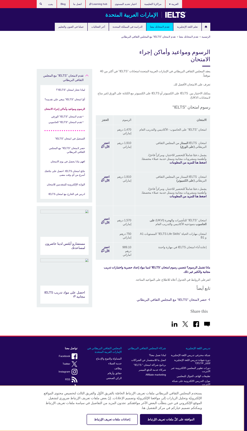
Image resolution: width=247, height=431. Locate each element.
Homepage (206, 27)
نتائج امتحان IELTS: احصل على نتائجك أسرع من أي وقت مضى (64, 173)
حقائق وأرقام (115, 373)
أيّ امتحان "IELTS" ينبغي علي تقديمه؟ (65, 99)
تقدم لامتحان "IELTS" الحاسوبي (65, 122)
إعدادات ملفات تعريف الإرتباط (112, 419)
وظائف (118, 368)
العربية (174, 4)
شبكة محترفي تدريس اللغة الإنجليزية (190, 355)
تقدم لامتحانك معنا (159, 26)
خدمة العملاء (115, 363)
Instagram (64, 371)
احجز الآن (106, 144)
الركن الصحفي (114, 378)
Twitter (66, 364)
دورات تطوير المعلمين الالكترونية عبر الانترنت (190, 370)
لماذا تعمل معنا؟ (157, 355)
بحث (39, 5)
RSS (67, 379)
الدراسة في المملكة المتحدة (127, 26)
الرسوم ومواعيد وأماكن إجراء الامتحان (64, 108)
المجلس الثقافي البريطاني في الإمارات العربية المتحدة (104, 350)
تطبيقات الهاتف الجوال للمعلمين (193, 376)
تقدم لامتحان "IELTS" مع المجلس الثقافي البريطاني (63, 77)
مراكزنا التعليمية (152, 4)
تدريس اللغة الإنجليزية (198, 348)
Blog (63, 4)
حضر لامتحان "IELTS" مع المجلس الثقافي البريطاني (172, 299)
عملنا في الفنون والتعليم (71, 26)
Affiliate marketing (156, 374)
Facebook (64, 356)
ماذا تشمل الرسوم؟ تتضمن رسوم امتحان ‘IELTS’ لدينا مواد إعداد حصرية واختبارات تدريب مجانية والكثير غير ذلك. (157, 269)
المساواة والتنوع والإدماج (109, 358)
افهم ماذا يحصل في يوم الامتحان (68, 161)
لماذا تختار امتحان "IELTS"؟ (70, 89)
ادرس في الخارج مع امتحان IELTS (66, 194)
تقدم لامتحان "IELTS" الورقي (66, 116)
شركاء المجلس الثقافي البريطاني (147, 348)
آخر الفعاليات (98, 26)
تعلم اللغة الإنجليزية (187, 26)
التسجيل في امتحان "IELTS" (70, 138)
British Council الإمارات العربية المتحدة (199, 15)
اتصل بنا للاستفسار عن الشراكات (148, 360)
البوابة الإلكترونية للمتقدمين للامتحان (66, 184)
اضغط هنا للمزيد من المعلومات (188, 162)
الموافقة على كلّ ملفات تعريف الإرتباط (171, 419)
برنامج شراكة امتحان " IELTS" (150, 365)
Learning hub (99, 4)
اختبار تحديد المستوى (126, 4)
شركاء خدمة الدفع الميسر (152, 369)
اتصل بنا (77, 4)
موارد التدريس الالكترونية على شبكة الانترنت (191, 383)
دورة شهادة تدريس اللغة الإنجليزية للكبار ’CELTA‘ (192, 362)
